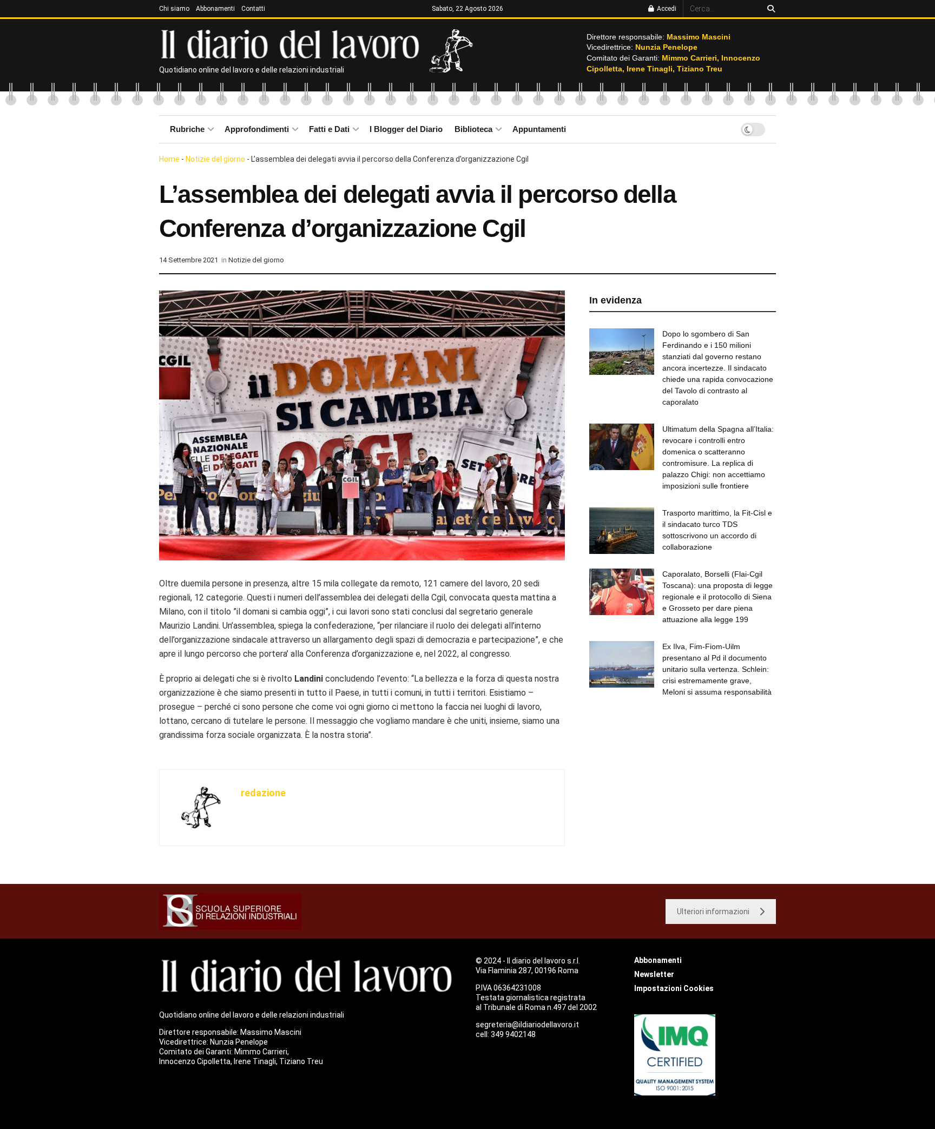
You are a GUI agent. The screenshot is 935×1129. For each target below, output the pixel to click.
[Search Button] (769, 8)
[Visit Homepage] (292, 43)
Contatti (253, 8)
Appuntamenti (539, 129)
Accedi (665, 8)
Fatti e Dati (329, 129)
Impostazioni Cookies (674, 988)
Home (169, 159)
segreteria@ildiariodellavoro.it (527, 1024)
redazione (263, 792)
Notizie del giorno (215, 159)
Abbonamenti (215, 8)
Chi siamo (174, 8)
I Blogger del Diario (406, 129)
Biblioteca (473, 129)
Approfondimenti (257, 129)
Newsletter (654, 974)
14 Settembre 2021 (188, 260)
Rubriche (187, 129)
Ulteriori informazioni (713, 911)
